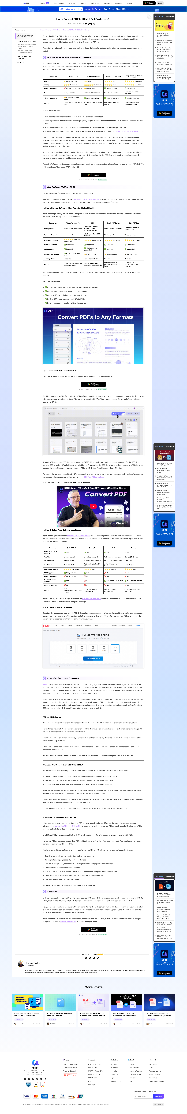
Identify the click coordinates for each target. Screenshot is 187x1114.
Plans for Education (70, 1071)
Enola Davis (53, 1024)
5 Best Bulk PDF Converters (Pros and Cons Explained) (163, 909)
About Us (131, 1064)
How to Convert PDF (68, 922)
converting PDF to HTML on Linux (86, 199)
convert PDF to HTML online (78, 536)
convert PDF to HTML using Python (129, 131)
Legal (113, 1078)
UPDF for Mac (92, 1068)
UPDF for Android (94, 1074)
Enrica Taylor (72, 23)
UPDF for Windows (94, 1064)
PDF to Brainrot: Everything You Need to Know (164, 470)
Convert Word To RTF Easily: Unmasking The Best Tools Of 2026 (164, 916)
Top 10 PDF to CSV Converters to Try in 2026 (165, 63)
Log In (160, 3)
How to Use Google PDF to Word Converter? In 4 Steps (164, 42)
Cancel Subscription (156, 1081)
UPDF (28, 3)
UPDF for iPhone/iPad (96, 1071)
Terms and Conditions (65, 1104)
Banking (114, 1064)
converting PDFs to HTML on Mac (68, 826)
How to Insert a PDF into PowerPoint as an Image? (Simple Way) (165, 57)
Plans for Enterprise (70, 1068)
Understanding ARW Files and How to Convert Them (165, 902)
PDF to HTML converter (91, 599)
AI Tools (90, 1081)
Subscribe (158, 1096)
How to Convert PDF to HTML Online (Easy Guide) (164, 35)
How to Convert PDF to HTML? (26, 41)
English (159, 1104)
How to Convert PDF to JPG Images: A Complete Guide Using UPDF (165, 69)
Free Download (149, 3)
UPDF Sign (91, 1085)
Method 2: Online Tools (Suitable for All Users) (25, 51)
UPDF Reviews (133, 1068)
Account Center (154, 1074)
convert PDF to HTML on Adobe (91, 477)
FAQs (151, 1068)
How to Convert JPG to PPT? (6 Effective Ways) (164, 923)
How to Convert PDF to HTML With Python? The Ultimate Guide (164, 485)
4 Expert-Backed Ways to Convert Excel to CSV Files (164, 507)
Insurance (114, 1074)
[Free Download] (149, 3)
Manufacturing (116, 1081)
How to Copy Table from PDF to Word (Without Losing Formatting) (164, 49)
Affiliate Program (134, 1074)
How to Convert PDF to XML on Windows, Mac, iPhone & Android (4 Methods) (164, 77)
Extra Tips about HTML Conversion (24, 57)
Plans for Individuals (70, 1064)
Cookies (88, 1104)
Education (114, 1071)
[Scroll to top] (182, 1109)
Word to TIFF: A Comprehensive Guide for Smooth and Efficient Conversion (164, 929)
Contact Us (153, 1078)
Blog (130, 1081)
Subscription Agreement (78, 1104)
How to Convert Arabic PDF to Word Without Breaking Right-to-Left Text (164, 937)
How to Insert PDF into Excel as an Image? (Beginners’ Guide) (165, 499)
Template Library (155, 1071)
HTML (45, 684)
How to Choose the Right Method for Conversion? (25, 36)
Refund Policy (95, 1104)
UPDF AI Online (93, 1078)
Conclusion (20, 63)
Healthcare (115, 1068)
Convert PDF (51, 30)
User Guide (153, 1064)
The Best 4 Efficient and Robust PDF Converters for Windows (164, 477)
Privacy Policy (54, 1104)
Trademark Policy (104, 1104)
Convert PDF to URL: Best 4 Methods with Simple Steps (163, 492)
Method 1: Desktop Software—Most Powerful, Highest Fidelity (27, 46)
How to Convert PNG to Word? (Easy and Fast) (164, 464)
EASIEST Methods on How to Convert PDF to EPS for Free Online (164, 894)
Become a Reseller (135, 1071)
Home (42, 30)
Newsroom (132, 1078)
